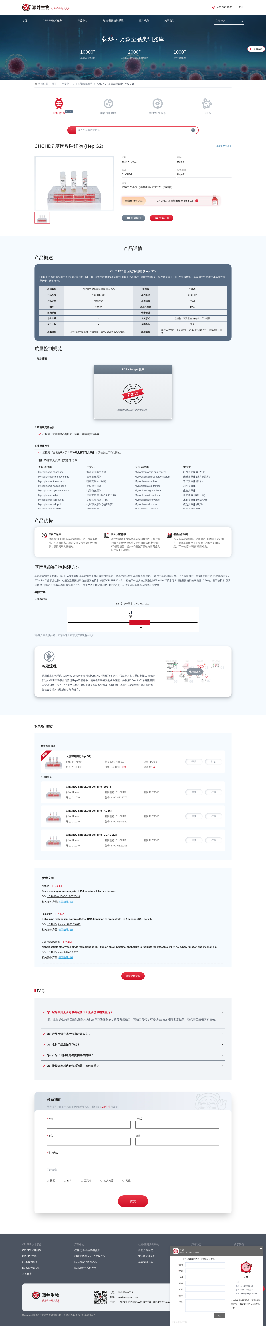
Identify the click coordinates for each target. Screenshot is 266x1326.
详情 (193, 761)
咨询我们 (136, 218)
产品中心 (66, 83)
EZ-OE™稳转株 (31, 1268)
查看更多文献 (133, 976)
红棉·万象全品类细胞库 (87, 1250)
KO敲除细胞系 (84, 83)
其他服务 (27, 1273)
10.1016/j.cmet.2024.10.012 (62, 952)
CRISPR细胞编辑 (32, 1250)
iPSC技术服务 (30, 1262)
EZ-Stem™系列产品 (85, 1268)
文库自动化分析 (146, 1256)
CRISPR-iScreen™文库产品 (89, 1256)
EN (241, 7)
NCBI (192, 301)
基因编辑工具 (145, 1262)
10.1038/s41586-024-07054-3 (63, 896)
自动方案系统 (145, 1250)
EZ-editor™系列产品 (85, 1262)
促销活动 (257, 49)
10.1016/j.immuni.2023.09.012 (64, 924)
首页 (24, 20)
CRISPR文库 (29, 1256)
